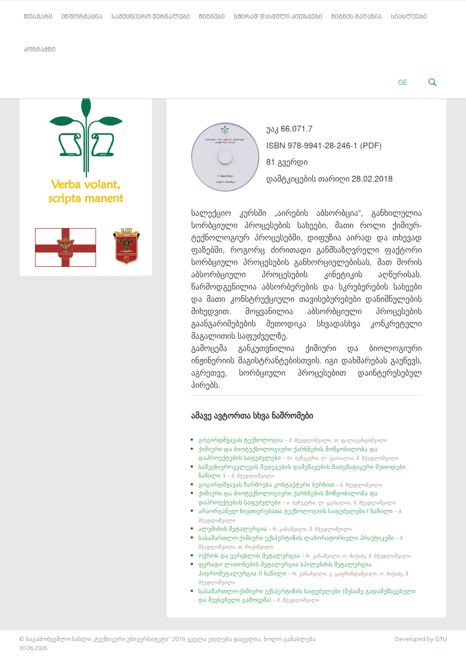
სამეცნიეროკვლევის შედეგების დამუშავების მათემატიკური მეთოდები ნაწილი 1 (301, 471)
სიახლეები (409, 17)
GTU (441, 639)
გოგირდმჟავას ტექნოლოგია (292, 439)
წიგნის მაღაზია (356, 17)
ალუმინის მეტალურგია (275, 528)
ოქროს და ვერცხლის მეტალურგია (304, 555)
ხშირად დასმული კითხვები (278, 17)
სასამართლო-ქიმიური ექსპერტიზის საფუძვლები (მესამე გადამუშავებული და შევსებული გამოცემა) (306, 595)
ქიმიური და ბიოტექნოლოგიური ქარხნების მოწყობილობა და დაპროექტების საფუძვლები (298, 453)
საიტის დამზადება (27, 634)
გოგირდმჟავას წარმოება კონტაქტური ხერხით (290, 484)
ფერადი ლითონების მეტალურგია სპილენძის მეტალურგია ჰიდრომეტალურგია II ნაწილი (304, 573)
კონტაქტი (40, 50)
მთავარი (38, 17)
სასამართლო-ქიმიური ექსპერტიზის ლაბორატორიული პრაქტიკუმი (301, 541)
